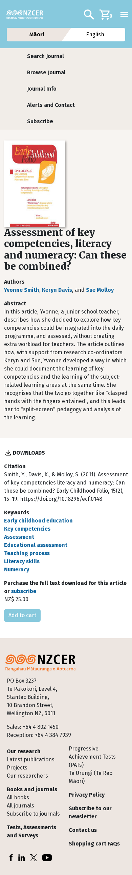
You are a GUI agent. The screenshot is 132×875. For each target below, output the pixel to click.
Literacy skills (22, 561)
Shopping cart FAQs (94, 843)
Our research (24, 751)
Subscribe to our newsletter (90, 812)
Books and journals (32, 789)
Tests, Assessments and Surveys (31, 831)
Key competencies (27, 529)
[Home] (27, 14)
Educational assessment (35, 545)
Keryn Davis (57, 290)
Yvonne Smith (21, 290)
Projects (17, 767)
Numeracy (16, 569)
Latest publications (30, 759)
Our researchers (27, 776)
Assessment (19, 537)
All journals (20, 805)
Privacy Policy (87, 795)
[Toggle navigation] (124, 14)
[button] (45, 56)
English (95, 34)
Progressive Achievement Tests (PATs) (92, 756)
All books (18, 797)
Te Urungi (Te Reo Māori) (90, 777)
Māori (36, 34)
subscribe (23, 591)
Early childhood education (38, 520)
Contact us (83, 830)
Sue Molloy (100, 290)
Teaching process (27, 553)
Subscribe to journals (33, 814)
